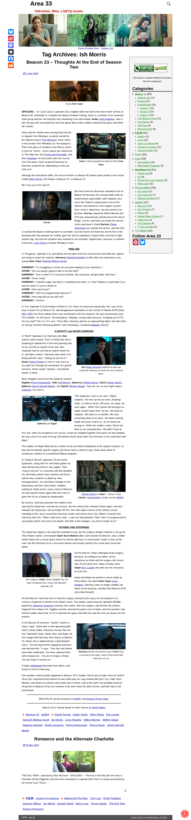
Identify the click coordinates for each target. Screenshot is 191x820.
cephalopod (36, 665)
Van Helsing (144, 122)
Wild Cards (143, 184)
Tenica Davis (97, 725)
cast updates (144, 162)
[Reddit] (11, 65)
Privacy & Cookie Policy (88, 48)
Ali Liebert (143, 191)
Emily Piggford (112, 798)
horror (140, 140)
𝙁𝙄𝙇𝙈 (29, 798)
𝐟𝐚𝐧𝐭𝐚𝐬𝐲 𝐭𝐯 (140, 94)
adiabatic (95, 325)
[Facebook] (11, 58)
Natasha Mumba (75, 257)
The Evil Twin (117, 803)
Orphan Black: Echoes (149, 216)
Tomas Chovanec (33, 809)
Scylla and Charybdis (55, 154)
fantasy (141, 136)
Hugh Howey (98, 707)
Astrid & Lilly (144, 98)
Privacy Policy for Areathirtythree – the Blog (149, 817)
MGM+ (77, 699)
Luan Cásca (40, 243)
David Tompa (36, 362)
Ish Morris (64, 382)
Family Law (143, 173)
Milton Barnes (92, 719)
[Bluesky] (11, 31)
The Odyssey (49, 140)
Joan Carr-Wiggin (146, 143)
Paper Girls (143, 220)
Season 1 (144, 108)
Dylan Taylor (114, 382)
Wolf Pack (143, 125)
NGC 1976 (27, 314)
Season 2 (144, 111)
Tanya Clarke (99, 803)
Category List (107, 48)
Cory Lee (95, 798)
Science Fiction (145, 150)
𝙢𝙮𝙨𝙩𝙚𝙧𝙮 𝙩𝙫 (143, 169)
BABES (119, 497)
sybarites (26, 390)
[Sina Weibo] (11, 38)
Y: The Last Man (146, 227)
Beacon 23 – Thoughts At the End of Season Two (74, 65)
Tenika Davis (90, 382)
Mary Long (82, 803)
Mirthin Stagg (77, 386)
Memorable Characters (149, 166)
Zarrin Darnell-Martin (43, 386)
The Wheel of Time (147, 118)
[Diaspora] (11, 52)
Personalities (142, 187)
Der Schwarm (144, 209)
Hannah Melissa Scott (54, 261)
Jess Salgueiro (145, 195)
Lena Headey (73, 719)
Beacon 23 (32, 714)
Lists (138, 158)
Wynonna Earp (145, 129)
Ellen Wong (35, 179)
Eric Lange (88, 567)
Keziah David (65, 803)
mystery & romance (47, 798)
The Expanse (144, 223)
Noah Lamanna (94, 367)
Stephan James (89, 494)
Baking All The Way (76, 798)
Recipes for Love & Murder (151, 180)
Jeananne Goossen (42, 605)
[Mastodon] (11, 45)
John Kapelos (107, 119)
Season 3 (144, 115)
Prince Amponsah (40, 382)
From (138, 154)
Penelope (31, 158)
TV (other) (141, 230)
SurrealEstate (144, 105)
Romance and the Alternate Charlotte (74, 738)
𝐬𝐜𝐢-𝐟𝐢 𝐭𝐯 (45, 714)
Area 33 (41, 3)
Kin (139, 177)
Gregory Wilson (32, 803)
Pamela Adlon (94, 497)
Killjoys (141, 213)
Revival (141, 101)
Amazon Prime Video (97, 699)
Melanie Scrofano (146, 198)
